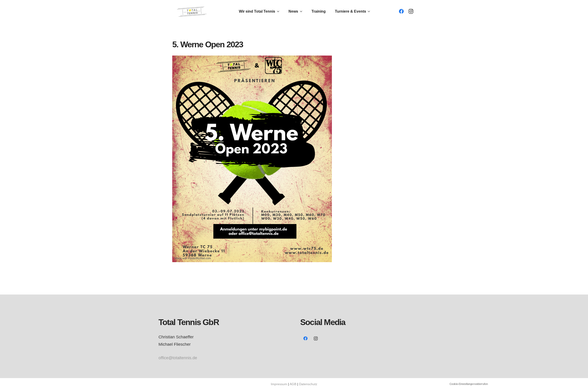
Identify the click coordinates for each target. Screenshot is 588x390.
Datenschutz (308, 384)
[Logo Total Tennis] (192, 11)
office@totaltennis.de (177, 358)
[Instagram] (411, 11)
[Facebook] (401, 11)
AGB (293, 384)
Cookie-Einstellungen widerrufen (468, 384)
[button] (277, 11)
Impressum (279, 384)
